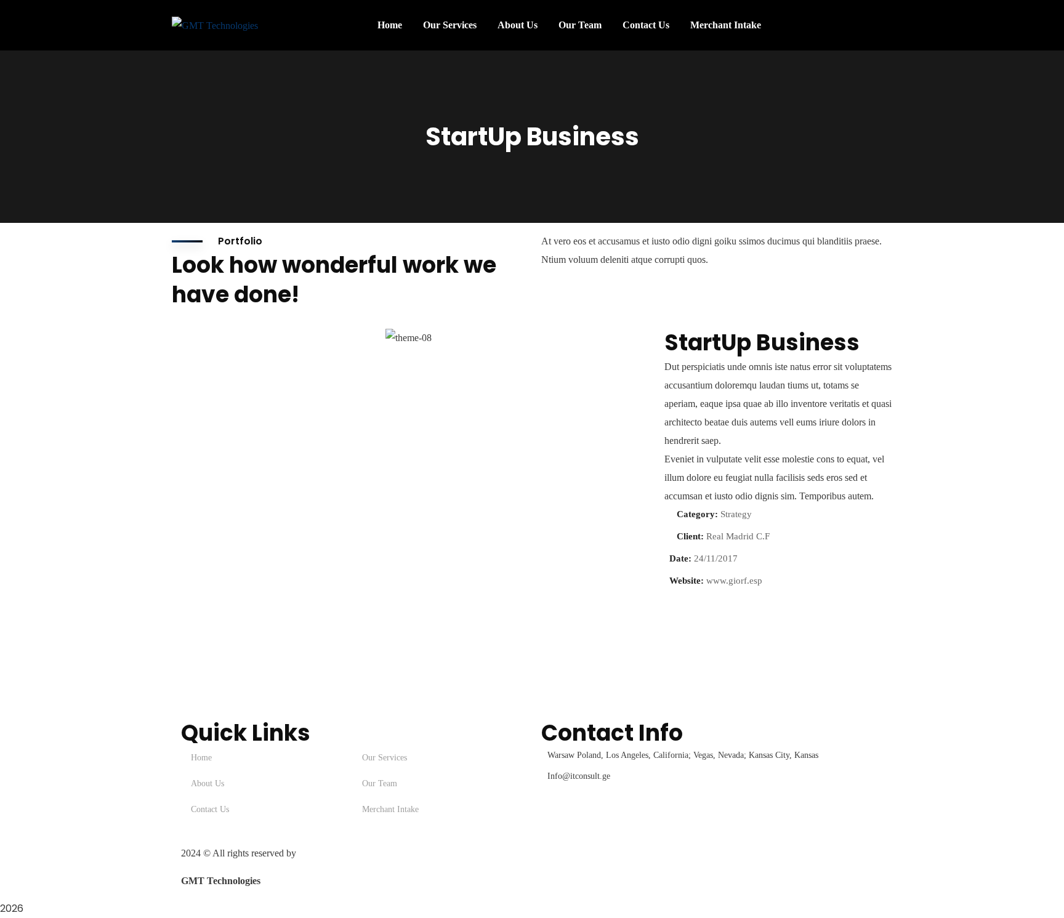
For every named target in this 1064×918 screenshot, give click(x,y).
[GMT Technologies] (215, 24)
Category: (697, 514)
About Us (207, 783)
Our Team (379, 783)
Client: (690, 536)
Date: (680, 558)
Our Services (384, 757)
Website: (686, 581)
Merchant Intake (390, 809)
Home (201, 757)
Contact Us (210, 809)
